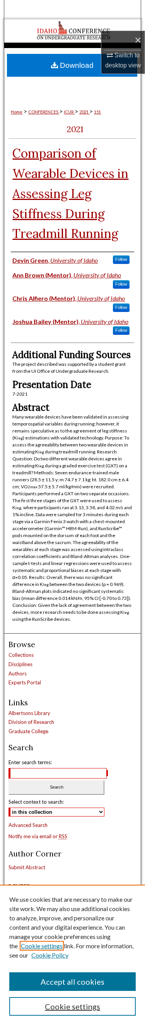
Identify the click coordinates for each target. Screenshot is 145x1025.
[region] (72, 955)
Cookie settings (42, 945)
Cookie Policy (49, 955)
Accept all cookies (72, 981)
